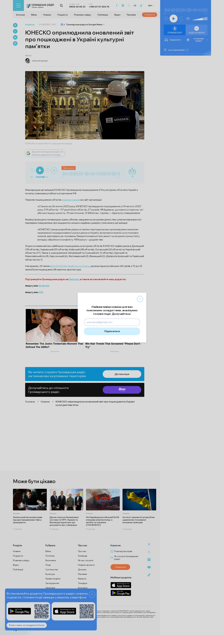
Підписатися (112, 331)
